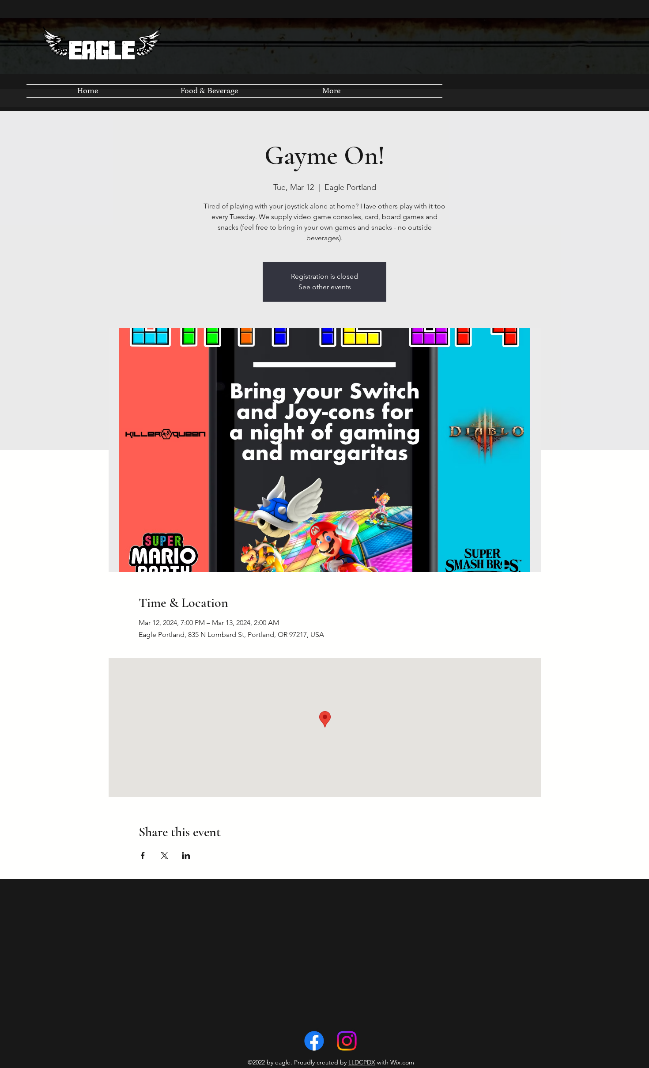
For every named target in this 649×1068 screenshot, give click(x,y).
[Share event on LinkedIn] (186, 855)
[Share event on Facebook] (143, 855)
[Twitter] (347, 1041)
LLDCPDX (361, 1062)
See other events (324, 287)
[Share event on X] (164, 855)
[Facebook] (314, 1041)
